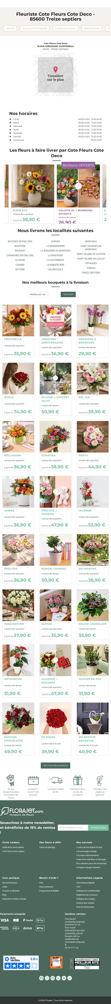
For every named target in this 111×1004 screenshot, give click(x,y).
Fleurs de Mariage (47, 847)
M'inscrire (98, 827)
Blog (4, 895)
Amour (10, 28)
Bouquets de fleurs (35, 28)
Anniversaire (91, 28)
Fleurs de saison (65, 28)
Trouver (68, 294)
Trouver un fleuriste (11, 891)
